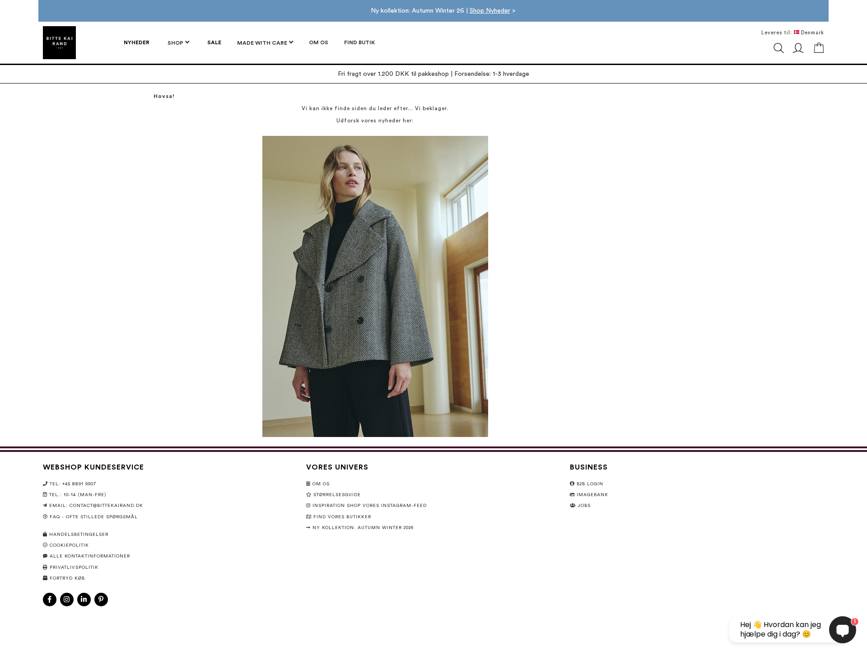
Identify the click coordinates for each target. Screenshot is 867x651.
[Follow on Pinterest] (101, 599)
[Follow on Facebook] (49, 599)
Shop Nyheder (490, 11)
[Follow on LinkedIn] (84, 599)
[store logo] (59, 42)
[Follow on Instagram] (67, 599)
